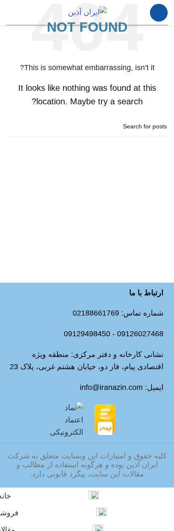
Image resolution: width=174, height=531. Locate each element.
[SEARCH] (16, 126)
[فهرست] (159, 12)
